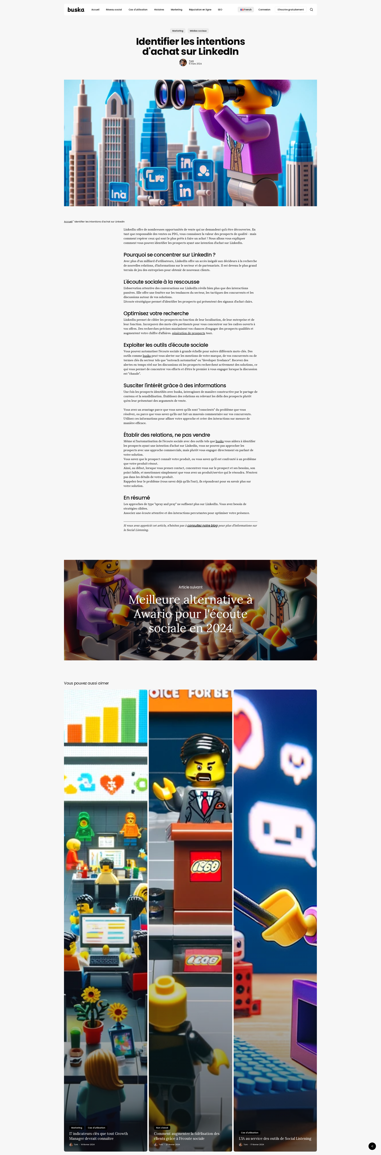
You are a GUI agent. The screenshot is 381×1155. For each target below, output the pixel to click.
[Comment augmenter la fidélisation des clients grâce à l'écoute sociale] (190, 921)
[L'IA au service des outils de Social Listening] (275, 921)
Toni (191, 61)
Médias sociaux (198, 30)
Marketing (177, 30)
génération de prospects (188, 333)
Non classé (162, 1127)
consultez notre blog (202, 525)
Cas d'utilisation (96, 1127)
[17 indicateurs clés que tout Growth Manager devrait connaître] (105, 921)
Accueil (68, 221)
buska (147, 356)
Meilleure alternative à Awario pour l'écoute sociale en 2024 (190, 610)
